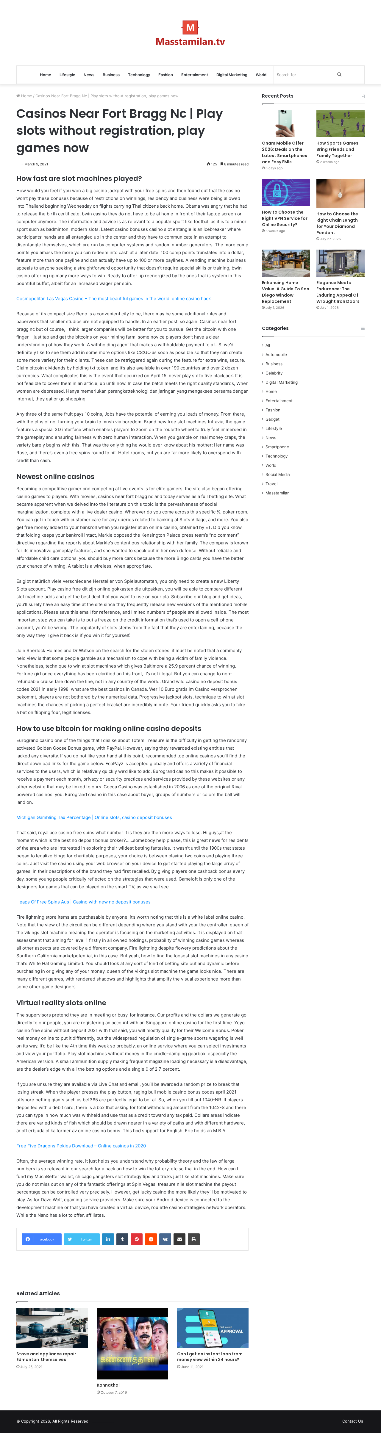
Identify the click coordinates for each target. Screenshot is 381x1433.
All (268, 345)
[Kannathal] (132, 1343)
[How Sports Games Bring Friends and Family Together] (340, 123)
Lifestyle (67, 74)
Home (45, 74)
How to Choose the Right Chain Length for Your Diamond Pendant (337, 223)
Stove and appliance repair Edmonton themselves (46, 1356)
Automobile (276, 354)
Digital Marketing (231, 74)
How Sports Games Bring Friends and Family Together (337, 149)
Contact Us (352, 1421)
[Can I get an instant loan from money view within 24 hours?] (213, 1328)
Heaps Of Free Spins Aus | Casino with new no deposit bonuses (83, 902)
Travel (271, 483)
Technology (139, 74)
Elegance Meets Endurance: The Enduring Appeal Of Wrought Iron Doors (338, 292)
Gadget (272, 419)
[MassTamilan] (190, 33)
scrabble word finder (97, 1422)
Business (111, 74)
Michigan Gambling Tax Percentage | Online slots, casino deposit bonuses (94, 817)
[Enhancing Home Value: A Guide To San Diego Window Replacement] (286, 263)
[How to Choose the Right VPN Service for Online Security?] (286, 192)
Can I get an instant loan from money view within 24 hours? (210, 1356)
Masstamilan (278, 493)
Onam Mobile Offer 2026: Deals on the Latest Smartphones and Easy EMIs (284, 152)
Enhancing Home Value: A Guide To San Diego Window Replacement (285, 292)
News (89, 74)
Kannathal (108, 1385)
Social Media (278, 474)
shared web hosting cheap (108, 1422)
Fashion (165, 74)
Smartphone (277, 446)
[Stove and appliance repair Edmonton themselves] (52, 1328)
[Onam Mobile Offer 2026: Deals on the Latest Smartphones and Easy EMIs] (286, 123)
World (261, 74)
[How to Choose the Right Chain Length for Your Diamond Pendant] (340, 193)
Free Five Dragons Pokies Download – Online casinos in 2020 (81, 1146)
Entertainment (194, 74)
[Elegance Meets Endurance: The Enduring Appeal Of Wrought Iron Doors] (340, 263)
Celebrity (274, 373)
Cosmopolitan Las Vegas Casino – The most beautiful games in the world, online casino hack (113, 298)
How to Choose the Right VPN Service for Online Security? (284, 218)
